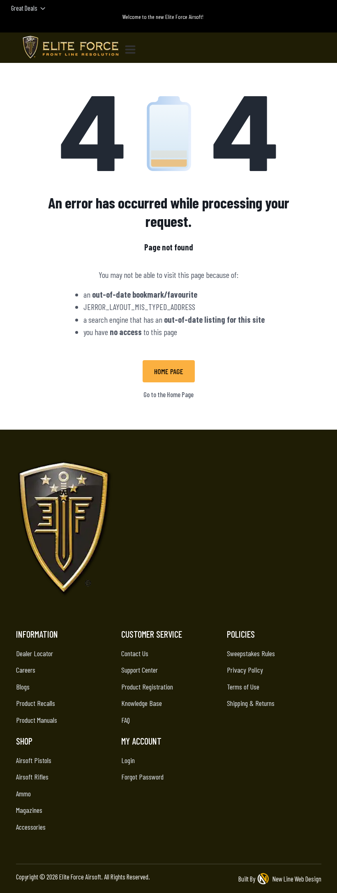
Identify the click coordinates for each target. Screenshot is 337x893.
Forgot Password (142, 776)
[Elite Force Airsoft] (70, 48)
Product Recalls (35, 703)
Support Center (139, 669)
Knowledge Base (141, 703)
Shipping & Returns (251, 703)
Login (128, 760)
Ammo (23, 793)
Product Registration (147, 686)
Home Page (168, 371)
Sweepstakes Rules (251, 653)
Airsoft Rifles (32, 776)
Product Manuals (36, 719)
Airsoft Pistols (33, 760)
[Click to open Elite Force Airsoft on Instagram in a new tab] (138, 618)
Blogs (23, 686)
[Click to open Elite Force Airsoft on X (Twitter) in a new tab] (178, 618)
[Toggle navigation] (134, 47)
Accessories (31, 826)
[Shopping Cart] (322, 25)
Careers (25, 669)
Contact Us (134, 653)
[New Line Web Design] (263, 879)
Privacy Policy (245, 669)
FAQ (125, 719)
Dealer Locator (34, 653)
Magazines (29, 809)
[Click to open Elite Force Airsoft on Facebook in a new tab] (158, 618)
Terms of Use (243, 686)
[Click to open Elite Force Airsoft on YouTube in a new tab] (199, 618)
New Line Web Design (296, 878)
